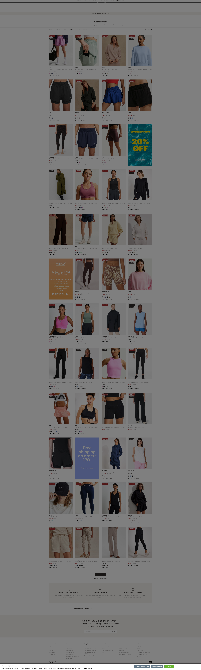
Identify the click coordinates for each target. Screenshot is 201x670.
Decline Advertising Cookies (142, 666)
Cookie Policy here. (88, 668)
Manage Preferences (157, 666)
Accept (169, 666)
